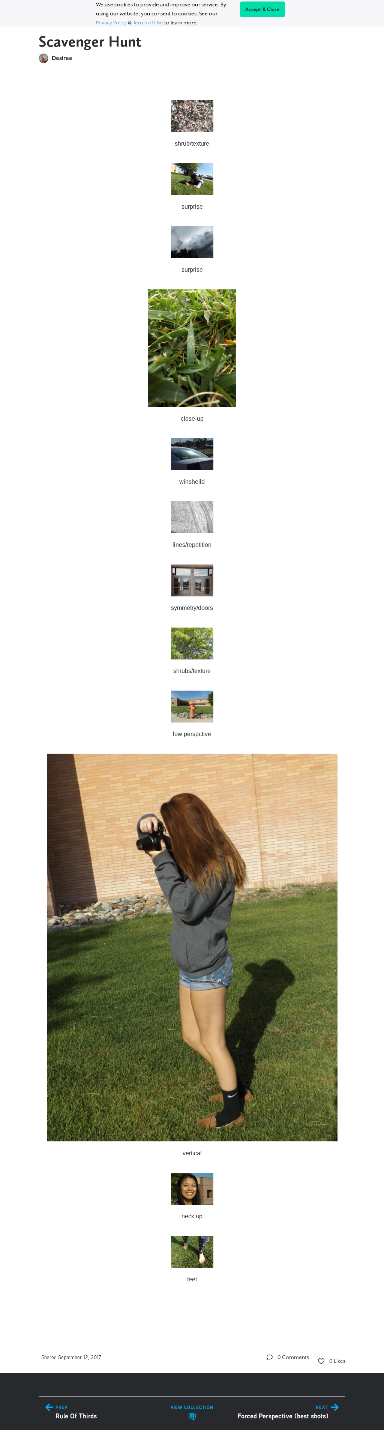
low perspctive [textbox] (192, 734)
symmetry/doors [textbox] (192, 608)
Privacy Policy (111, 23)
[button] (270, 1357)
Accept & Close (262, 9)
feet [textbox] (192, 1279)
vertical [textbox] (192, 1153)
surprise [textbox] (192, 206)
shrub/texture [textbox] (192, 143)
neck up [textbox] (192, 1216)
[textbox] (192, 699)
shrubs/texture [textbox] (192, 671)
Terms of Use (148, 23)
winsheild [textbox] (192, 482)
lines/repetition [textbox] (192, 545)
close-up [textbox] (192, 418)
